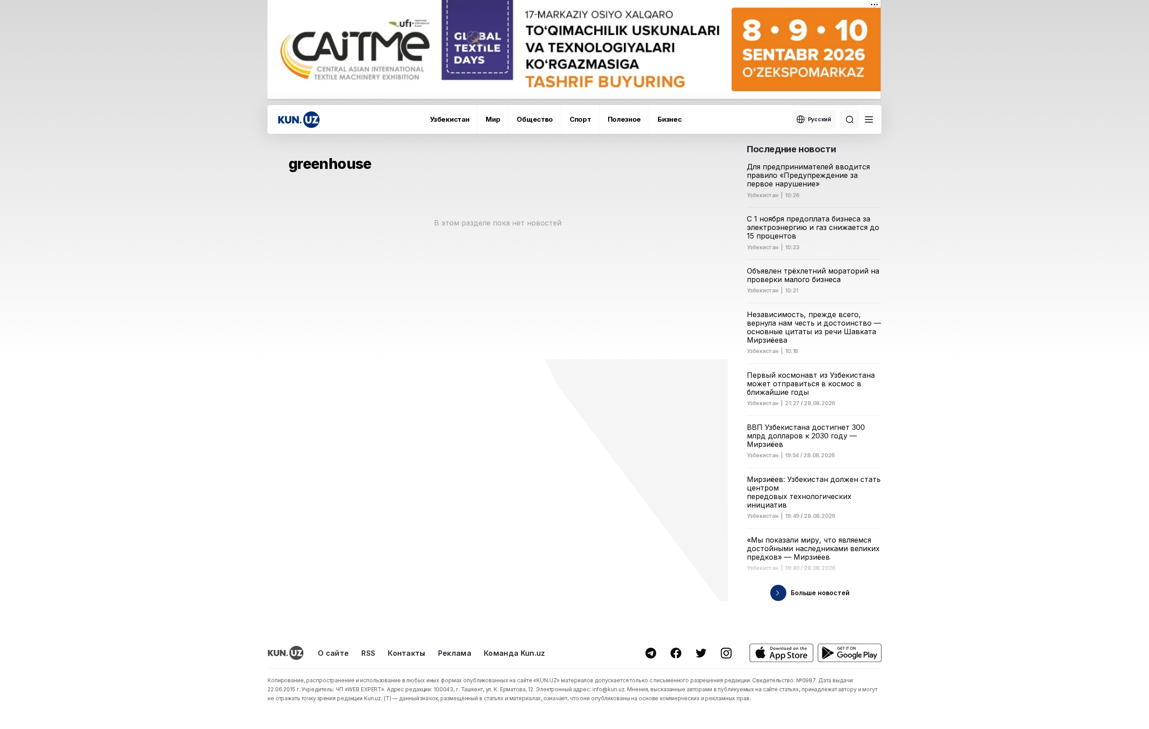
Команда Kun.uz (514, 653)
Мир (493, 119)
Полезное (624, 119)
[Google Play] (849, 653)
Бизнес (669, 119)
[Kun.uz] (299, 119)
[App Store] (781, 653)
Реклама (454, 653)
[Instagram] (726, 653)
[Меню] (869, 119)
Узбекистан (449, 119)
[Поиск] (849, 119)
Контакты (406, 653)
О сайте (333, 653)
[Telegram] (650, 653)
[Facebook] (676, 653)
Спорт (580, 119)
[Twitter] (701, 653)
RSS (368, 653)
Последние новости (791, 149)
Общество (535, 119)
